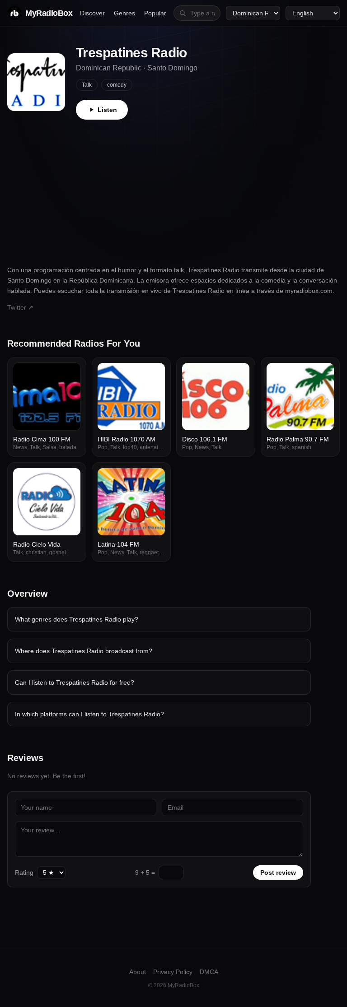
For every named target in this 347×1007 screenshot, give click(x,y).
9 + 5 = (145, 872)
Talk (87, 85)
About (137, 971)
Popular (155, 13)
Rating (24, 872)
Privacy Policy (172, 971)
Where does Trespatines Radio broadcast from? (83, 650)
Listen (107, 109)
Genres (124, 13)
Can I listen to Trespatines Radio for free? (74, 682)
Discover (92, 13)
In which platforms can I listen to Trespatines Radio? (89, 714)
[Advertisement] (173, 187)
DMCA (209, 971)
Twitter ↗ (20, 307)
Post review (278, 872)
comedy (117, 85)
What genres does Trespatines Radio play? (76, 619)
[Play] (69, 375)
